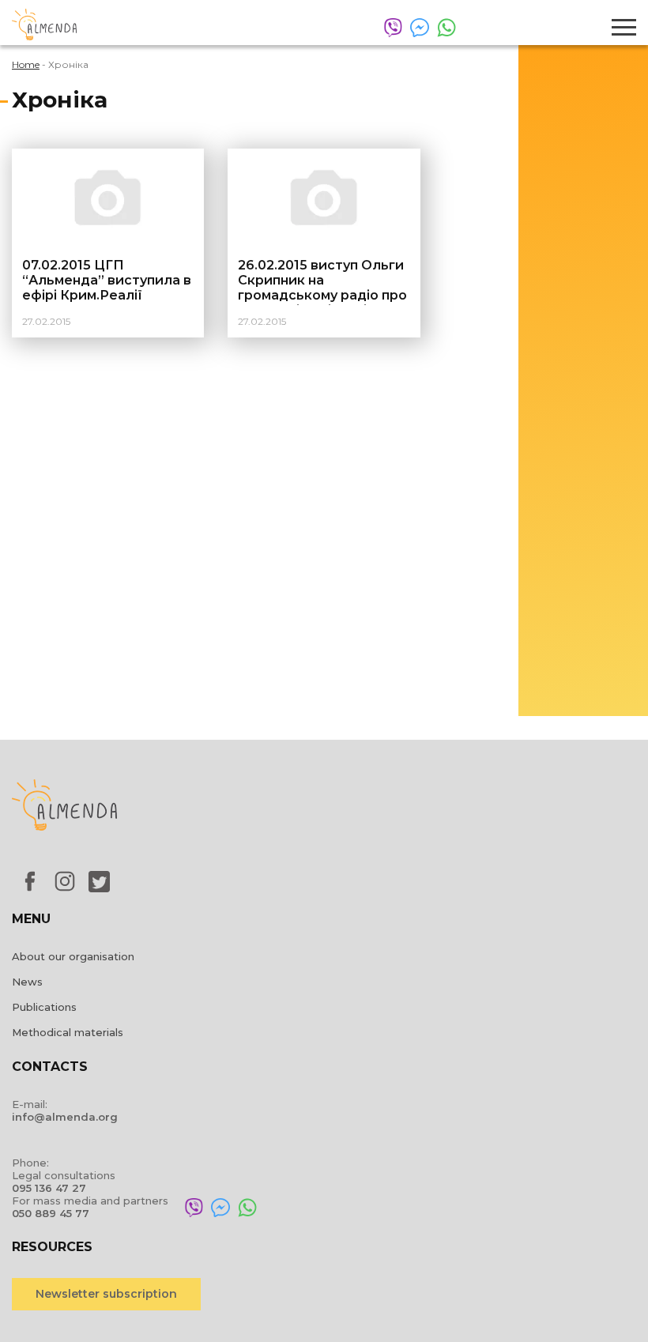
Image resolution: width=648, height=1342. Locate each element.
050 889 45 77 (50, 1213)
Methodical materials (67, 1032)
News (27, 981)
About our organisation (73, 956)
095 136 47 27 (49, 1188)
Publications (44, 1007)
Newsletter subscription (106, 1294)
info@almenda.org (65, 1116)
